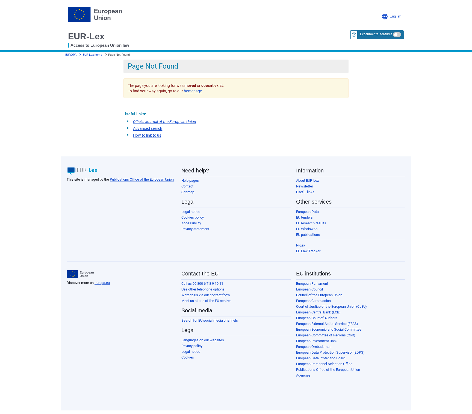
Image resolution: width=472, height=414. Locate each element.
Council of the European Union (319, 295)
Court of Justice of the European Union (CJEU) (331, 306)
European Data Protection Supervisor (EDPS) (330, 352)
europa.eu (102, 283)
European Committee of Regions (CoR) (325, 335)
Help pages (190, 180)
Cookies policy (192, 217)
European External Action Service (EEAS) (327, 324)
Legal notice (190, 212)
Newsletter (304, 186)
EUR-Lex (86, 36)
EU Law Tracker (308, 251)
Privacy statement (195, 229)
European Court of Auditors (316, 318)
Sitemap (187, 192)
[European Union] (80, 274)
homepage (193, 91)
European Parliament (312, 283)
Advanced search (147, 128)
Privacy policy (191, 346)
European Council (309, 289)
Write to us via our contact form (205, 295)
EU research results (311, 223)
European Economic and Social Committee (328, 329)
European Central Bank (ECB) (318, 312)
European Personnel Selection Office (324, 364)
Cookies (187, 357)
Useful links (305, 192)
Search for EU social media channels (209, 320)
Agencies (303, 375)
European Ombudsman (313, 347)
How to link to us (147, 135)
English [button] (395, 16)
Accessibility (191, 223)
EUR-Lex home (92, 55)
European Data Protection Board (320, 358)
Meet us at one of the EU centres (206, 301)
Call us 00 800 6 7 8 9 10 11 (202, 283)
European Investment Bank (317, 341)
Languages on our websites (202, 340)
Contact (187, 186)
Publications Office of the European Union (142, 179)
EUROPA (70, 55)
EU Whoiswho (306, 229)
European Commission (313, 301)
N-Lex (300, 245)
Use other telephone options (203, 289)
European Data (307, 212)
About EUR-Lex (307, 180)
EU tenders (304, 217)
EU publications (308, 235)
